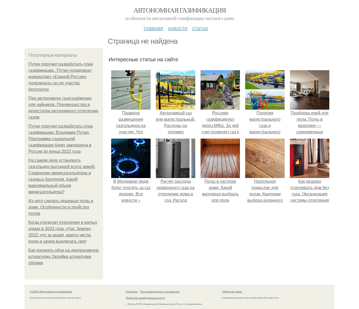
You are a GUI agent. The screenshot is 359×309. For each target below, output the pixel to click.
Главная (153, 28)
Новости (177, 28)
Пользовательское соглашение (160, 291)
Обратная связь (232, 291)
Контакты (132, 291)
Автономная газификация (180, 10)
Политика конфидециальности (145, 298)
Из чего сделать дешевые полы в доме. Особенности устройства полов (60, 207)
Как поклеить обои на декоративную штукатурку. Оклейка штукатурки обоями (63, 256)
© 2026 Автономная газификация (51, 291)
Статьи (200, 28)
